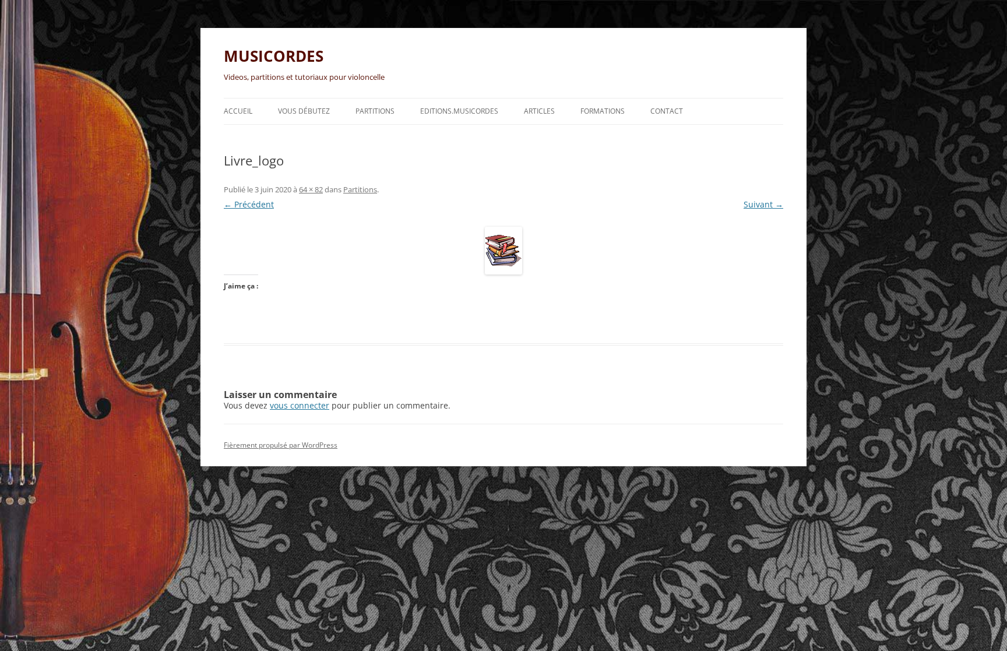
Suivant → (763, 204)
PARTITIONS (375, 111)
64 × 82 (311, 189)
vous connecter (299, 405)
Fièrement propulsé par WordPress (280, 445)
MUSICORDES (273, 55)
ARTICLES (539, 111)
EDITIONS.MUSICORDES (459, 111)
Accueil (238, 111)
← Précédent (249, 204)
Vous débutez (304, 111)
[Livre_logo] (503, 251)
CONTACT (666, 111)
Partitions (360, 189)
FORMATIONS (602, 111)
